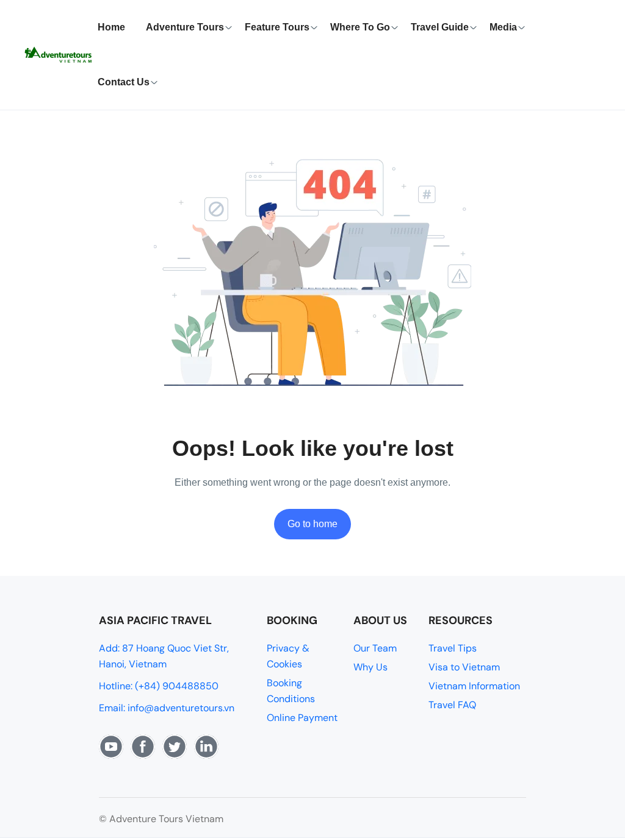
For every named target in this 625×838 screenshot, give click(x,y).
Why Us (370, 667)
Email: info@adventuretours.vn (166, 707)
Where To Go (360, 27)
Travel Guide (440, 27)
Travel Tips (452, 648)
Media (503, 27)
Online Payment (302, 717)
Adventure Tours (185, 27)
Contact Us (124, 82)
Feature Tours (277, 27)
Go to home (312, 524)
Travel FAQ (452, 704)
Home (111, 27)
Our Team (375, 648)
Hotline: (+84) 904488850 (159, 686)
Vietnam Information (474, 686)
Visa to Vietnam (464, 667)
